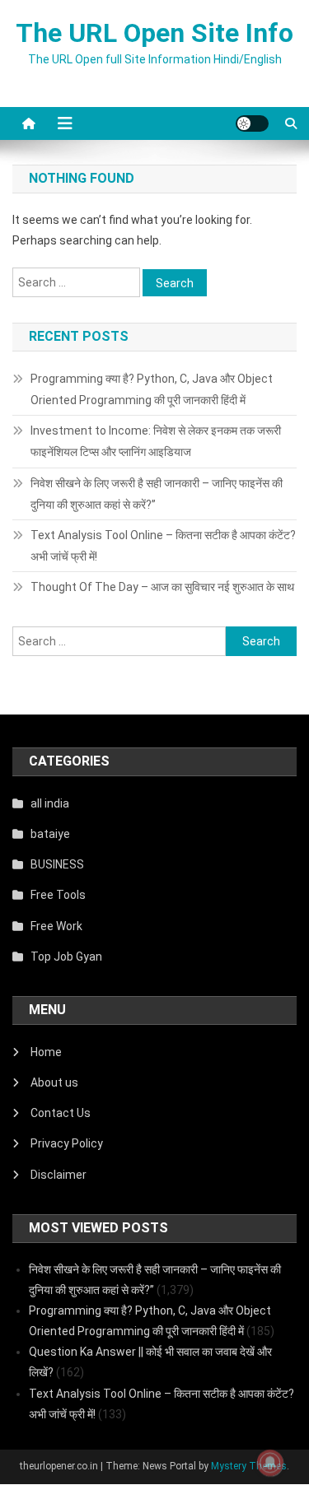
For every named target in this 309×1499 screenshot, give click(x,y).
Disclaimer (58, 1174)
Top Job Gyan (66, 956)
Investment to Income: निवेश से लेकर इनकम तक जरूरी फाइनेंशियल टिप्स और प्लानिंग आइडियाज (155, 441)
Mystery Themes (249, 1466)
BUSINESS (57, 864)
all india (49, 803)
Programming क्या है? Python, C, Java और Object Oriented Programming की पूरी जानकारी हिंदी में (151, 389)
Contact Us (60, 1113)
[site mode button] (252, 123)
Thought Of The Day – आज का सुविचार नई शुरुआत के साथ (162, 587)
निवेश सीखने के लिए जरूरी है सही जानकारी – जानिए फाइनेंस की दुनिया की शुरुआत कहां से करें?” (156, 494)
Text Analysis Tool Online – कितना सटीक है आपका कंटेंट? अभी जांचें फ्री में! (163, 545)
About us (54, 1082)
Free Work (56, 926)
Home (46, 1052)
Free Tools (58, 894)
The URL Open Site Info (154, 33)
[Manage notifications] (270, 1463)
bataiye (50, 833)
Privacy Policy (66, 1143)
